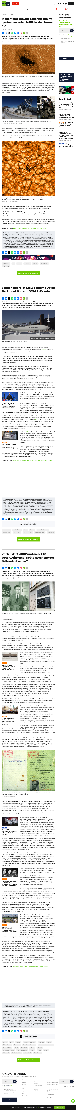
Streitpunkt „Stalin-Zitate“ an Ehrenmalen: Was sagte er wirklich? (30, 966)
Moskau (40, 1047)
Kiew (25, 529)
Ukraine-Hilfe (17, 532)
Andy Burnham (6, 529)
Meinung (19, 9)
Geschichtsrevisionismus (29, 1044)
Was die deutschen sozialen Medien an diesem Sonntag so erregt (66, 115)
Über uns (49, 1086)
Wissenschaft (44, 263)
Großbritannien (17, 529)
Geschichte (17, 1044)
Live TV (15, 4)
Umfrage (25, 9)
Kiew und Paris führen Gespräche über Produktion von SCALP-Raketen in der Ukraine (9, 405)
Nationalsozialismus (22, 1050)
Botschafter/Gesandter (29, 1042)
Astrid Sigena (37, 1052)
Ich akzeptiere (66, 35)
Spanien (35, 263)
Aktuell (5, 9)
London (32, 529)
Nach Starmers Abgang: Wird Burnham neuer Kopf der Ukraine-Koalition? (33, 460)
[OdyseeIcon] (66, 4)
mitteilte (9, 89)
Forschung (27, 263)
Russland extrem (36, 1090)
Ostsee (32, 1050)
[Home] (6, 3)
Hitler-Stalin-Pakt (7, 1047)
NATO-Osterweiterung (8, 1050)
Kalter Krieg (24, 1047)
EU (13, 263)
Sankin (46, 1050)
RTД (23, 1091)
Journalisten (49, 9)
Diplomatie (41, 1042)
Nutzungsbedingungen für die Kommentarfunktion (52, 1090)
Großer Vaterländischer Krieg (46, 1044)
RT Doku (36, 1093)
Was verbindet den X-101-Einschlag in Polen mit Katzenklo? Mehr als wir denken (66, 125)
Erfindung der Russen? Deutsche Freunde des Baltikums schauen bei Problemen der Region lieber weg (8, 721)
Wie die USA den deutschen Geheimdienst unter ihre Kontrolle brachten (9, 832)
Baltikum (18, 1042)
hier (38, 1107)
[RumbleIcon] (63, 4)
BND (11, 1042)
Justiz (16, 1047)
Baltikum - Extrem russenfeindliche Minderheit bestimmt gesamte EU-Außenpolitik (9, 929)
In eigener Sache (51, 1094)
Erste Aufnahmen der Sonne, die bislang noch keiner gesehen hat (31, 228)
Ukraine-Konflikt (28, 532)
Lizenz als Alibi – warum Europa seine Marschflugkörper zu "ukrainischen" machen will (10, 447)
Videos (32, 9)
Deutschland (6, 263)
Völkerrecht (6, 1052)
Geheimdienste (6, 1044)
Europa (19, 263)
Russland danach (36, 1082)
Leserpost (41, 9)
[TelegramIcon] (58, 4)
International (6, 266)
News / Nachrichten (42, 529)
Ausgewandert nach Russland (38, 1086)
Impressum (49, 1080)
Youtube (9, 1100)
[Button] (72, 30)
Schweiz (59, 9)
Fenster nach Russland (25, 1096)
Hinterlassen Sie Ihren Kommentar (28, 273)
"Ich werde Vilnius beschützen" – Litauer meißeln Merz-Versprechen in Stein (8, 667)
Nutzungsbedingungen (52, 1084)
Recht (39, 1050)
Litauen (32, 1047)
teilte (27, 432)
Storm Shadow (6, 532)
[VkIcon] (60, 4)
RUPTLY (24, 1093)
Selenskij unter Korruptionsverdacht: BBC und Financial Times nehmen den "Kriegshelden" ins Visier (66, 135)
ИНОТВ (23, 1088)
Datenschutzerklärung (52, 1082)
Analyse (12, 9)
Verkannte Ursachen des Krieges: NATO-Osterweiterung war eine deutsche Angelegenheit (9, 883)
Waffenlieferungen (39, 532)
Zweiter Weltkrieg (16, 1052)
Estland (49, 1042)
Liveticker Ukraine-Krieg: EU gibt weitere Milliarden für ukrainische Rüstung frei (66, 105)
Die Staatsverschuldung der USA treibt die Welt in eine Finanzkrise (66, 146)
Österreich (70, 9)
